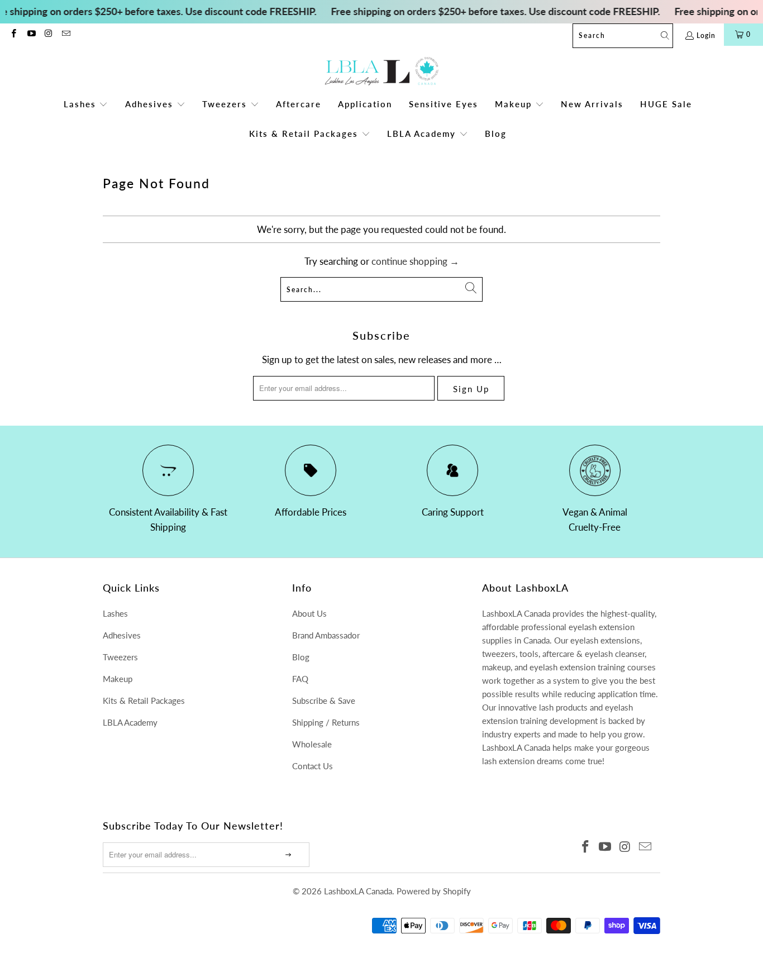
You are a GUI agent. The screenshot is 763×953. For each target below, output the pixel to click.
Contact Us (312, 766)
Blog (300, 657)
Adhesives (122, 635)
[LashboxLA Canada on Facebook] (13, 34)
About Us (309, 613)
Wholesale (312, 744)
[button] (86, 105)
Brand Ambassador (326, 635)
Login (706, 35)
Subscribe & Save (323, 700)
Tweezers (120, 657)
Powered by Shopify (434, 891)
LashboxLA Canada (358, 891)
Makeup (117, 679)
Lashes (115, 613)
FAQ (300, 679)
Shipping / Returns (326, 722)
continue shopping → (415, 261)
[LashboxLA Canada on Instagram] (48, 34)
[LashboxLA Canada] (382, 72)
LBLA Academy (130, 722)
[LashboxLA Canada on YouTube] (30, 34)
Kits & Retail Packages (144, 700)
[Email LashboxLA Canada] (65, 34)
